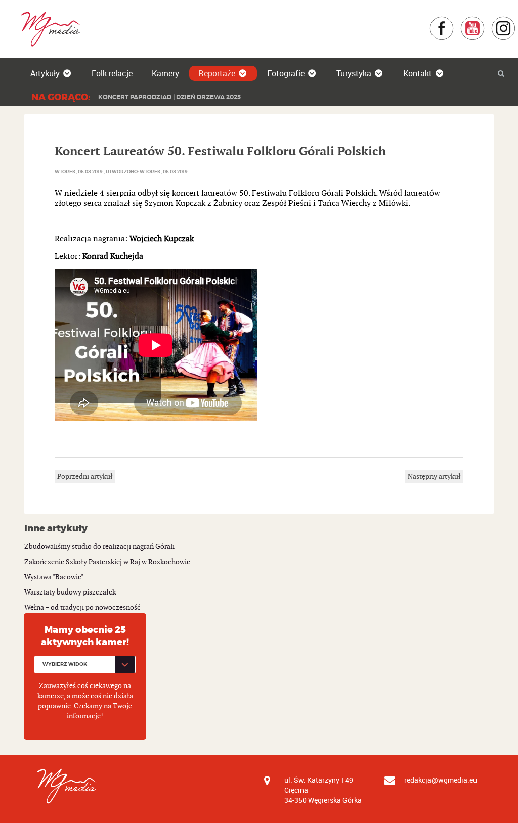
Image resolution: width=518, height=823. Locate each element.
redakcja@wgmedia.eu (440, 780)
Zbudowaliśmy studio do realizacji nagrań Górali (99, 546)
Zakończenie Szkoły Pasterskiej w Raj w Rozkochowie (107, 562)
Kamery (165, 73)
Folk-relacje (112, 73)
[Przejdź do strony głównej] (47, 28)
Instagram (515, 21)
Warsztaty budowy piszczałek (70, 592)
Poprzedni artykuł (85, 476)
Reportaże (216, 73)
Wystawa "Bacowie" (53, 577)
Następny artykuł (434, 476)
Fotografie (286, 73)
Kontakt (417, 73)
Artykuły (45, 73)
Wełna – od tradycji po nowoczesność (82, 607)
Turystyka (353, 73)
